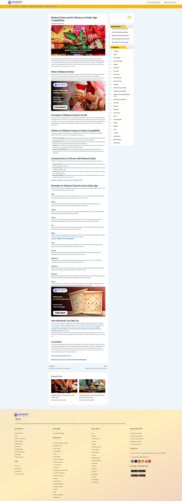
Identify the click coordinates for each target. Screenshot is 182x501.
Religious (115, 126)
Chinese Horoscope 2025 (136, 436)
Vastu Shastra (116, 136)
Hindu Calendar (95, 449)
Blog (55, 6)
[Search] (129, 17)
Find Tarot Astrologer (58, 459)
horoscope (116, 71)
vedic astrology (117, 139)
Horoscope (15, 6)
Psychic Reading (117, 119)
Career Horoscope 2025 (136, 433)
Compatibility (116, 57)
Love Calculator (57, 464)
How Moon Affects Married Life (120, 29)
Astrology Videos (19, 433)
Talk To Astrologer (171, 2)
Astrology (115, 51)
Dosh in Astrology (55, 400)
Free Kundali (24, 6)
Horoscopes (116, 74)
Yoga (55, 492)
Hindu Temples (95, 452)
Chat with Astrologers (20, 438)
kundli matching (117, 77)
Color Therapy (57, 448)
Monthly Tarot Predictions (119, 99)
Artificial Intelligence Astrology (61, 443)
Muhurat (115, 106)
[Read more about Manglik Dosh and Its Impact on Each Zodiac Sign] (64, 386)
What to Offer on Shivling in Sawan (120, 35)
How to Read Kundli (58, 462)
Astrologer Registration (59, 433)
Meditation (56, 467)
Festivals (115, 64)
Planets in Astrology (58, 475)
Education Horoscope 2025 (137, 438)
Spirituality (94, 474)
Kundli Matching (19, 449)
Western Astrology (58, 486)
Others (115, 116)
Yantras (55, 489)
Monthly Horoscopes (20, 451)
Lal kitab (94, 455)
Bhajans (94, 436)
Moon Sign (116, 102)
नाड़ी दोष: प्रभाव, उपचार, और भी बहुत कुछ (65, 238)
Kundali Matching (32, 6)
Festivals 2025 (57, 456)
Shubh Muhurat (57, 481)
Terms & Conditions (19, 473)
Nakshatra (116, 109)
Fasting (94, 444)
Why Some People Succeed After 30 (120, 39)
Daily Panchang (18, 443)
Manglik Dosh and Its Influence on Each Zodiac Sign (69, 180)
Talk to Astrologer (19, 457)
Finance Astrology (96, 446)
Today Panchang (49, 6)
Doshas (94, 441)
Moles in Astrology (96, 460)
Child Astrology (95, 438)
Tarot (114, 129)
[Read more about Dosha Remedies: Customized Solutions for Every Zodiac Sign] (92, 386)
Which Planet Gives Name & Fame (120, 42)
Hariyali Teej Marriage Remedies (120, 32)
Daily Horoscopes (19, 441)
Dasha (55, 453)
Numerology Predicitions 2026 (60, 470)
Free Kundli (17, 446)
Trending (115, 133)
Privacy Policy (18, 468)
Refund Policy (18, 471)
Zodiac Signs (116, 143)
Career (115, 54)
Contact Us (17, 465)
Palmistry (94, 471)
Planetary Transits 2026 (59, 473)
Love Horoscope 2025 (136, 444)
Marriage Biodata (96, 457)
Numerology (41, 6)
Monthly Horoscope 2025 (119, 91)
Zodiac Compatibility (58, 494)
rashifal (115, 122)
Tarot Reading (95, 479)
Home (10, 6)
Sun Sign (94, 477)
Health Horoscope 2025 (136, 441)
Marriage (115, 84)
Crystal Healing (57, 451)
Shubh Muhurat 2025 (58, 483)
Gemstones (116, 67)
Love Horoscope (117, 81)
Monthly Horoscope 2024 (119, 87)
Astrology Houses (58, 445)
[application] (18, 6)
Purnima (56, 478)
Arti (93, 433)
